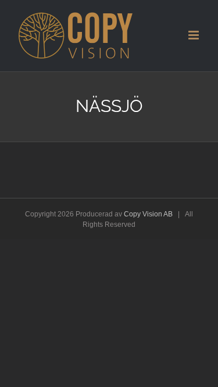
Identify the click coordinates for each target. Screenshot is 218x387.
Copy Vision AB (148, 214)
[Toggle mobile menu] (194, 35)
